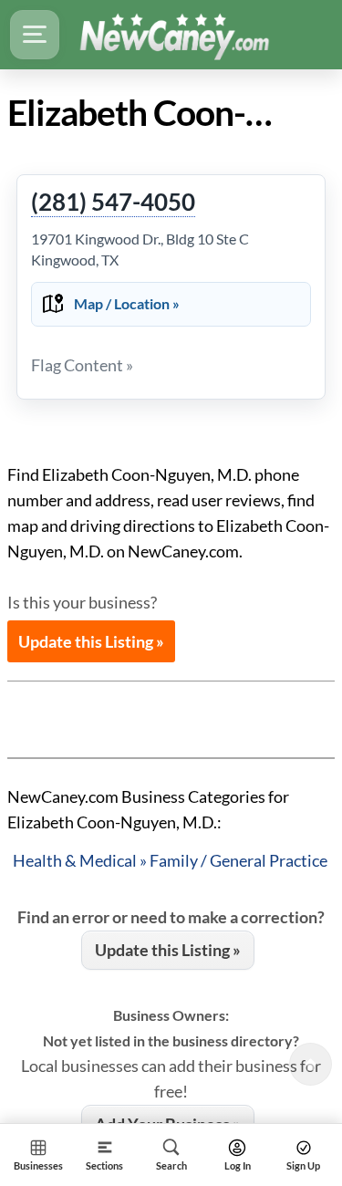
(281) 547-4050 (113, 202)
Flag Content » (82, 365)
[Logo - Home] (174, 34)
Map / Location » (127, 303)
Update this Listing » (91, 641)
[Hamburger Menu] (34, 34)
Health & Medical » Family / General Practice (170, 860)
